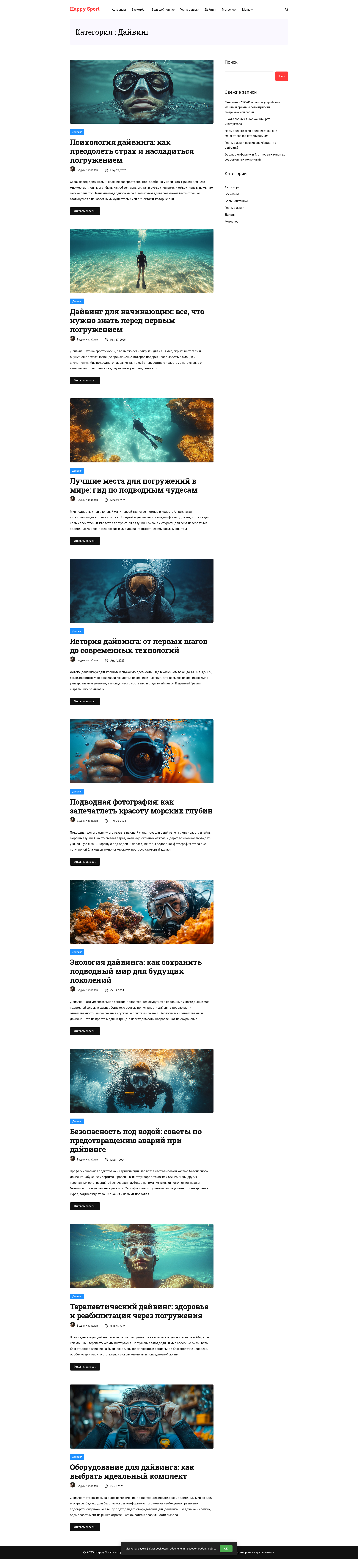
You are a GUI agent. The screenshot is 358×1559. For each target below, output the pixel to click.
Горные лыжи (189, 9)
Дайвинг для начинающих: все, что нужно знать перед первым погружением (137, 320)
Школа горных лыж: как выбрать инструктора (248, 121)
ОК (226, 1548)
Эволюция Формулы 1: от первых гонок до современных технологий (255, 157)
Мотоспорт (229, 9)
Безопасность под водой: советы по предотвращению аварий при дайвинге (136, 1140)
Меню (246, 9)
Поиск (231, 62)
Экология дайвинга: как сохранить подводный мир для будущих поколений (136, 971)
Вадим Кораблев (87, 170)
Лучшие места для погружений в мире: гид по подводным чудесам (133, 485)
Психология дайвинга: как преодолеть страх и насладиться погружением (132, 151)
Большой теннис (163, 9)
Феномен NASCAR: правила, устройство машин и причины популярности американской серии (252, 107)
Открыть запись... (85, 211)
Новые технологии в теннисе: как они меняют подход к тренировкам (251, 133)
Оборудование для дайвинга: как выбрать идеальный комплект (132, 1471)
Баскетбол (138, 9)
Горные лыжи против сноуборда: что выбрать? (250, 145)
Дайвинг (211, 9)
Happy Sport (85, 9)
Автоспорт (119, 9)
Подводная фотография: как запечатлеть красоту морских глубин (141, 806)
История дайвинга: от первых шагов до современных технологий (138, 646)
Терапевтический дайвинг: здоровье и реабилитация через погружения (139, 1311)
